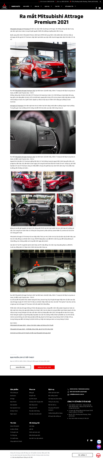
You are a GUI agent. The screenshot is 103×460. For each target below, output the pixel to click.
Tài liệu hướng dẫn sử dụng (55, 413)
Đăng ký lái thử (33, 407)
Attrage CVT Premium (16, 105)
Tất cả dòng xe (14, 392)
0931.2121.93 (50, 1)
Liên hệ (31, 429)
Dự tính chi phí (33, 398)
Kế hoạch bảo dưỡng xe (54, 416)
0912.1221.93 (65, 1)
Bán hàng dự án (33, 404)
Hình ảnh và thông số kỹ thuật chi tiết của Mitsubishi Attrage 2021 (30, 333)
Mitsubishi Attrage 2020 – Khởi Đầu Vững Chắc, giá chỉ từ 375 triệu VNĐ (31, 329)
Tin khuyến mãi (14, 432)
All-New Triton (14, 411)
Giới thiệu (31, 426)
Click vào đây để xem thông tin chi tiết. (22, 457)
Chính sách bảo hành (53, 392)
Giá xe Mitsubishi (14, 426)
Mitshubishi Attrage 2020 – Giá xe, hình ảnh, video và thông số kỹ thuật (31, 325)
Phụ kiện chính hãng (34, 411)
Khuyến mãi (32, 395)
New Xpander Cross (15, 407)
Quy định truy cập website (36, 438)
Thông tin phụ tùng (53, 401)
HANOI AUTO (16, 6)
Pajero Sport (13, 414)
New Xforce (13, 401)
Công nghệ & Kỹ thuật (16, 441)
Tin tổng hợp (13, 435)
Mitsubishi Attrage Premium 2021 (25, 90)
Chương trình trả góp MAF (36, 401)
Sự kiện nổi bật (14, 429)
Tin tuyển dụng (14, 438)
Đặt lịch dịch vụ (52, 404)
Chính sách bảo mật (34, 432)
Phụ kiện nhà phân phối (35, 414)
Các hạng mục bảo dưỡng (55, 398)
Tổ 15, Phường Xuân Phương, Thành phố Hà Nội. (84, 1)
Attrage (12, 398)
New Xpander (13, 404)
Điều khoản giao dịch (34, 435)
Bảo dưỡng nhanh (53, 395)
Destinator (13, 395)
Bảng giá (31, 392)
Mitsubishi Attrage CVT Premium (20, 29)
